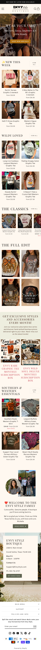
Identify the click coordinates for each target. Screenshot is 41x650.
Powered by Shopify (20, 648)
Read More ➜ (20, 526)
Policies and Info (20, 614)
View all (34, 63)
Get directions (14, 576)
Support (20, 609)
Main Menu (20, 604)
